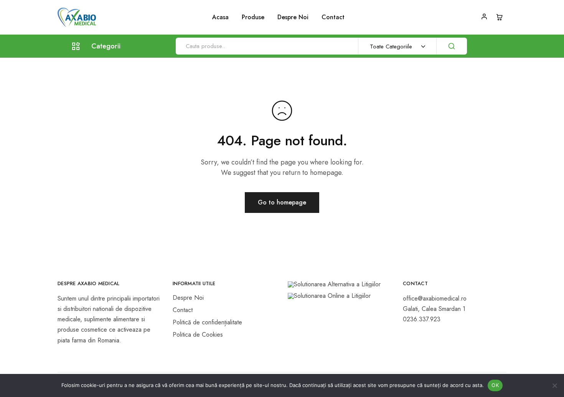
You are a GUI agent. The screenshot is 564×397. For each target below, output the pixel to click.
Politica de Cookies (198, 334)
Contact (333, 17)
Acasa (220, 17)
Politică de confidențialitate (207, 322)
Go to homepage (282, 202)
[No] (554, 385)
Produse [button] (253, 17)
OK (495, 385)
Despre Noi (292, 17)
